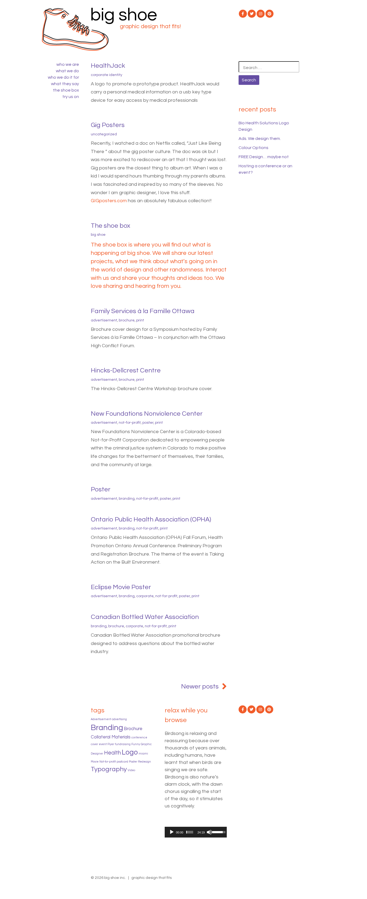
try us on (70, 97)
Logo (130, 752)
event (103, 744)
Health (112, 753)
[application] (196, 832)
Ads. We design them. (260, 138)
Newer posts (200, 686)
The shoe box (110, 225)
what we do (67, 71)
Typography (109, 769)
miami (143, 753)
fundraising (123, 744)
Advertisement (104, 320)
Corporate (145, 596)
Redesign (144, 761)
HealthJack (108, 65)
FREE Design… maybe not (264, 157)
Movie (95, 761)
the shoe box (66, 90)
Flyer (110, 744)
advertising (119, 719)
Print (140, 320)
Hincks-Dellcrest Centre (126, 370)
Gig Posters (108, 125)
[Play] (171, 832)
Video (131, 770)
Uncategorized (104, 134)
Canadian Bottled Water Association (145, 617)
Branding (127, 499)
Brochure (127, 320)
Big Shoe (98, 235)
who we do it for (63, 77)
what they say (65, 84)
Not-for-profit (130, 423)
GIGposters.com (109, 200)
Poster (147, 423)
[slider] (189, 832)
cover (94, 744)
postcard (122, 761)
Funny (135, 744)
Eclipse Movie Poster (121, 587)
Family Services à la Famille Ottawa (143, 311)
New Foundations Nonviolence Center (147, 413)
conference (139, 737)
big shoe (123, 15)
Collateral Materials (111, 737)
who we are (67, 64)
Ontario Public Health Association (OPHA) (151, 519)
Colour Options (253, 148)
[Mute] (209, 832)
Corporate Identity (106, 75)
